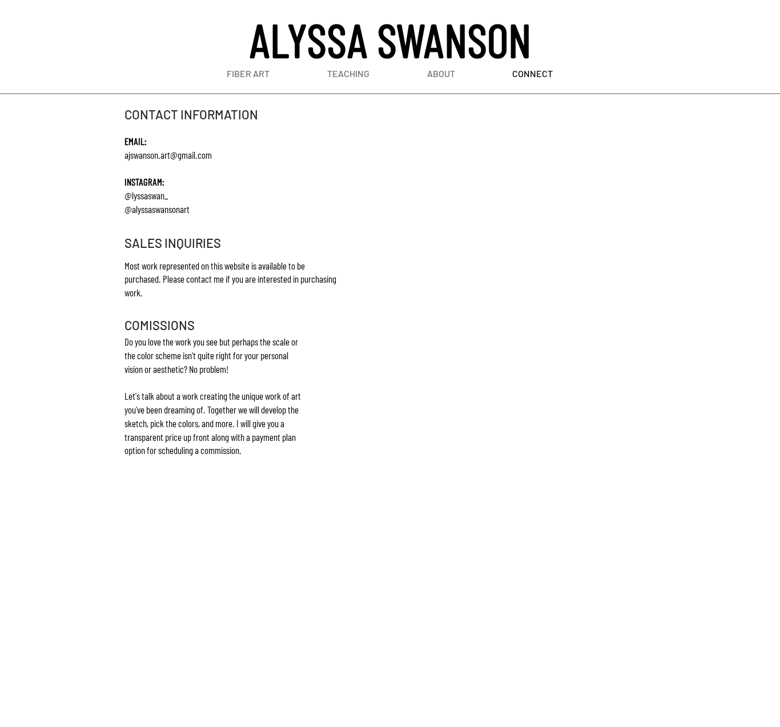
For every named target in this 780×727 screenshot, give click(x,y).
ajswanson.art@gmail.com (168, 154)
